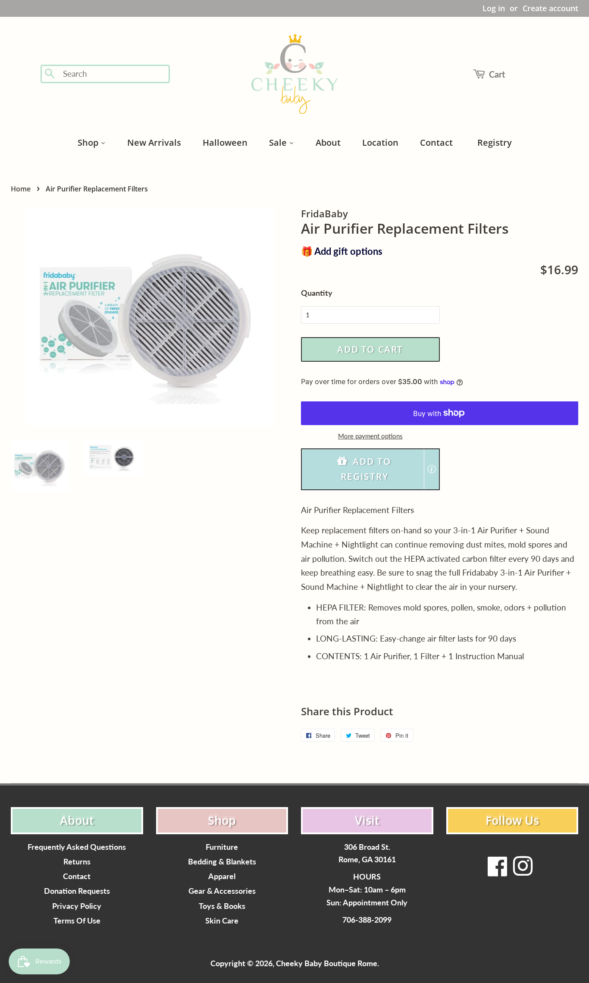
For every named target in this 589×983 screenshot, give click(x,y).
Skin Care (221, 920)
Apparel (221, 876)
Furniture (222, 847)
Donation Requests (77, 890)
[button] (370, 469)
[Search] (50, 74)
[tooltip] (431, 469)
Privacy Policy (76, 906)
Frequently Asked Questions (77, 847)
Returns (77, 861)
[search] (114, 74)
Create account (550, 8)
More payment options (370, 436)
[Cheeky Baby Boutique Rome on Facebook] (497, 871)
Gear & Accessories (222, 890)
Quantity (316, 292)
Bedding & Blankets (222, 861)
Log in (493, 8)
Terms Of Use (76, 920)
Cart (497, 74)
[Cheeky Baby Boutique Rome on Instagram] (522, 871)
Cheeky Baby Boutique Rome (326, 963)
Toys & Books (222, 906)
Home (21, 189)
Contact (77, 876)
